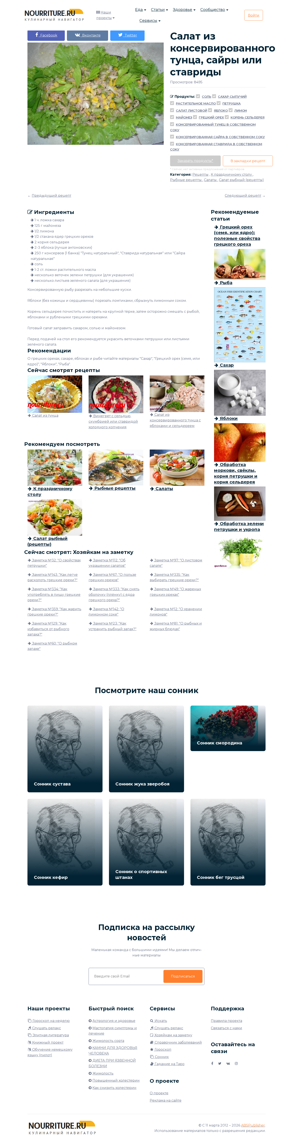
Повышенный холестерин (116, 1080)
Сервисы (148, 20)
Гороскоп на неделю (51, 1021)
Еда (139, 9)
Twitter (130, 35)
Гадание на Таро (169, 1064)
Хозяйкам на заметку (173, 1035)
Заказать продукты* (195, 161)
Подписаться (183, 976)
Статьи (158, 9)
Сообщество (212, 9)
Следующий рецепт (243, 196)
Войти (253, 15)
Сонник (161, 1057)
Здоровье (182, 9)
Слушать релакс (46, 1028)
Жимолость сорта (108, 1041)
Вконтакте (90, 35)
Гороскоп (162, 1049)
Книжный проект (47, 1042)
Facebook (48, 35)
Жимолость (102, 1073)
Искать (160, 1021)
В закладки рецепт (248, 161)
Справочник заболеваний (178, 1042)
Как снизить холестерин (114, 1088)
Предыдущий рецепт (51, 196)
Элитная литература (50, 1035)
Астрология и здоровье (113, 1021)
